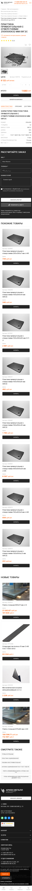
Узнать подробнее (6, 881)
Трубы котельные (7, 754)
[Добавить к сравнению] (25, 44)
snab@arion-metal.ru (8, 863)
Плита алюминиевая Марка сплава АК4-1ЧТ (16, 771)
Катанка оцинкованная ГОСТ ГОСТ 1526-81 (15, 766)
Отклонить (6, 878)
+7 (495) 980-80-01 (20, 2)
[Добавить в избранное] (29, 44)
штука (4, 84)
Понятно (5, 874)
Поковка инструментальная (11, 762)
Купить (16, 263)
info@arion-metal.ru (21, 3)
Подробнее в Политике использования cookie (14, 883)
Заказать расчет (16, 200)
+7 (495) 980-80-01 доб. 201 (10, 862)
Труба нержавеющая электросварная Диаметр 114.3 (16, 777)
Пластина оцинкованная (10, 758)
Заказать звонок (16, 798)
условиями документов (16, 190)
